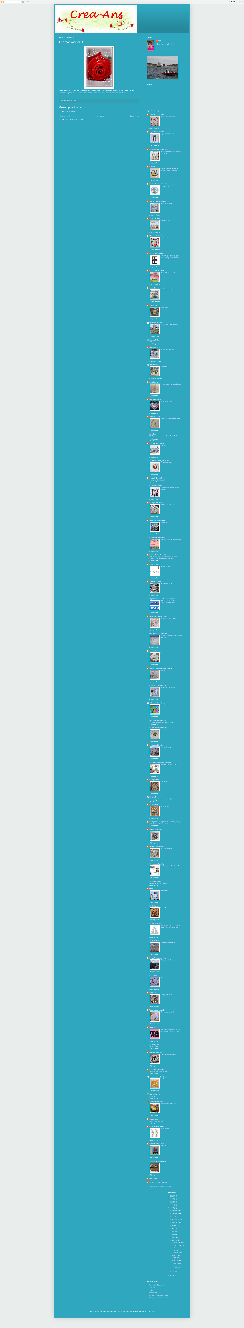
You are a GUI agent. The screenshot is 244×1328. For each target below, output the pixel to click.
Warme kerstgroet (166, 203)
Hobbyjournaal (154, 780)
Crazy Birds (164, 705)
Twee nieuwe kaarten (176, 1256)
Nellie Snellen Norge (156, 1126)
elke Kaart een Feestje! (157, 720)
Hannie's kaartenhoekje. (158, 728)
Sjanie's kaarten (155, 581)
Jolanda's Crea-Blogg (157, 703)
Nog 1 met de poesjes (167, 134)
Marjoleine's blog (155, 322)
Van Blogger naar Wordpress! (170, 866)
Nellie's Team (154, 941)
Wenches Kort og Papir (157, 520)
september (176, 1219)
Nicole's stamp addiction (158, 1182)
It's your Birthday (166, 747)
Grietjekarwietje (155, 399)
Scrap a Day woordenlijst (168, 116)
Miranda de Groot (155, 236)
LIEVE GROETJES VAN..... (169, 272)
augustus (175, 1222)
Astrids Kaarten (155, 651)
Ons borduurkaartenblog (158, 633)
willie (151, 889)
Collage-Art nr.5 (165, 220)
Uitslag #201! (165, 366)
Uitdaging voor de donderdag (159, 1295)
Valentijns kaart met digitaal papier (171, 539)
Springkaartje (176, 1263)
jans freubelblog (155, 1094)
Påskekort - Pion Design (168, 618)
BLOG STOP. (153, 1046)
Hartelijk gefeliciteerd (167, 994)
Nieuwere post (65, 116)
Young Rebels (165, 1128)
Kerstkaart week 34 (167, 290)
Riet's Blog (153, 993)
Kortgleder (153, 797)
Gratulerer (164, 522)
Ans (159, 41)
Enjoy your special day (167, 186)
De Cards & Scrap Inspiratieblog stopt (161, 722)
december (175, 1210)
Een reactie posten (68, 111)
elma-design (153, 1179)
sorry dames (153, 1096)
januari (174, 1271)
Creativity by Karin (156, 1102)
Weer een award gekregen (177, 1267)
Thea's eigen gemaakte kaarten (160, 668)
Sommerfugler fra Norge (158, 1077)
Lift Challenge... (155, 365)
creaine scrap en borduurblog (160, 1186)
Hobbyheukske (154, 906)
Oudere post (134, 116)
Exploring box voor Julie (168, 504)
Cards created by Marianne (159, 461)
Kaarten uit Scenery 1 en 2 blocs (171, 418)
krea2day (152, 1027)
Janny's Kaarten (155, 417)
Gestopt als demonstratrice (157, 480)
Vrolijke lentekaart (178, 1243)
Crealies (152, 166)
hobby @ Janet (154, 347)
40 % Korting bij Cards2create (158, 824)
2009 (172, 1275)
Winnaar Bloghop (166, 566)
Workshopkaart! (165, 653)
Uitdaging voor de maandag (158, 1298)
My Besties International (168, 687)
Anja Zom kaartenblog (157, 132)
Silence (163, 670)
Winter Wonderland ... (167, 908)
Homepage (100, 116)
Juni (162, 977)
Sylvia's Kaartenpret (156, 114)
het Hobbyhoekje (155, 1052)
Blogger (151, 1312)
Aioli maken (152, 342)
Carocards (153, 975)
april (173, 1234)
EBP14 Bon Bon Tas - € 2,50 (158, 883)
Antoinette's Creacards (157, 443)
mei (173, 1231)
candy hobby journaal (156, 1121)
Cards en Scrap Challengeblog (160, 762)
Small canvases (165, 1079)
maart (174, 1237)
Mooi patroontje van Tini (168, 1012)
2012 (172, 1202)
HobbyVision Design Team (158, 149)
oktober (175, 1216)
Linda (151, 1290)
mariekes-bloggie (155, 829)
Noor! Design (154, 564)
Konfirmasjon (176, 1260)
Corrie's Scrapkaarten (157, 1161)
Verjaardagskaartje (166, 583)
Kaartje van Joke (155, 503)
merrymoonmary (126, 1312)
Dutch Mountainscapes (157, 958)
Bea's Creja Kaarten (156, 270)
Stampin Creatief (155, 478)
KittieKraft (153, 434)
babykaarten (164, 890)
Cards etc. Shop (155, 881)
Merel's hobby (153, 1293)
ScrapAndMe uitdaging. (168, 349)
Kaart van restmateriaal (177, 1251)
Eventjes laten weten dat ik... (169, 1104)
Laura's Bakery (155, 340)
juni (173, 1228)
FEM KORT (164, 1146)
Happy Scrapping (155, 923)
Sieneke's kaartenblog (157, 555)
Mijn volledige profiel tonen (165, 44)
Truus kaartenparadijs (157, 1010)
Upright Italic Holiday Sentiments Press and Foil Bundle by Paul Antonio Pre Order (170, 257)
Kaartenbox (153, 804)
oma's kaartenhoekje (157, 288)
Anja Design (153, 382)
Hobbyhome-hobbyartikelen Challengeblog (164, 822)
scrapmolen (153, 1119)
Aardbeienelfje (165, 238)
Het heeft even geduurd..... (169, 1054)
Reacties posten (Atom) (78, 119)
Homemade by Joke (156, 864)
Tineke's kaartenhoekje (157, 201)
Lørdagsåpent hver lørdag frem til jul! (160, 799)
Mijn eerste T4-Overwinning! (169, 960)
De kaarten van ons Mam (158, 184)
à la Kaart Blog (154, 218)
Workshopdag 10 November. (158, 1071)
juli (173, 1225)
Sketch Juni (164, 307)
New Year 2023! (165, 445)
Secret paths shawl (166, 401)
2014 (172, 1196)
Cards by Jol (154, 1045)
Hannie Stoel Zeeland (156, 1285)
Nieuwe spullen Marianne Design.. (171, 384)
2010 (172, 1208)
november (175, 1213)
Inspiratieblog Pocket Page (169, 764)
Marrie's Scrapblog (156, 847)
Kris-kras (152, 1287)
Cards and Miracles (156, 745)
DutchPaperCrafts (156, 253)
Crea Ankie (153, 305)
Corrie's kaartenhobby (157, 685)
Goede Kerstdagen (166, 462)
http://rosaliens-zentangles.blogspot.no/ (163, 599)
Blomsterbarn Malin (156, 1144)
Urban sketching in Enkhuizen (170, 324)
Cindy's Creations (155, 485)
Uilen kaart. (164, 781)
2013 (172, 1199)
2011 (172, 1205)
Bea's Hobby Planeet (157, 1069)
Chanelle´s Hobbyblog (157, 537)
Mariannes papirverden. (158, 616)
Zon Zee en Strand (166, 848)
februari (175, 1240)
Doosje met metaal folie (168, 942)
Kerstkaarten (165, 806)
